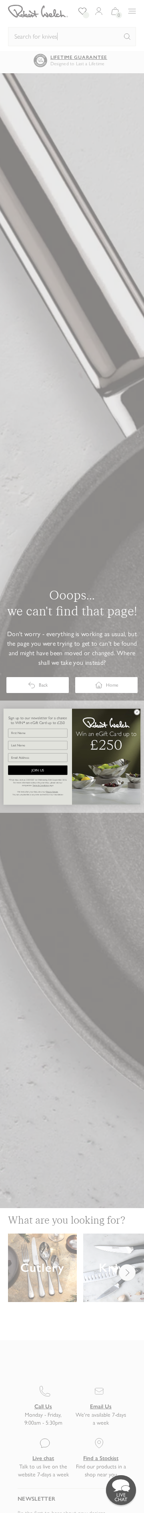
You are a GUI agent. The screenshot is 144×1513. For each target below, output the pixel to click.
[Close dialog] (137, 712)
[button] (121, 1490)
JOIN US (38, 770)
